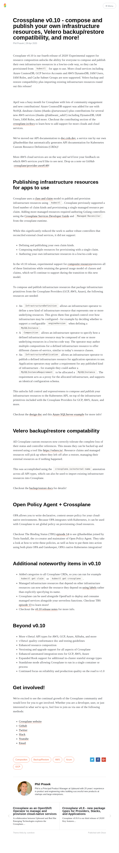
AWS (57, 759)
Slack (22, 734)
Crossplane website (30, 721)
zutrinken (31, 833)
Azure (69, 759)
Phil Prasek (18, 43)
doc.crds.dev (68, 138)
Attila (21, 833)
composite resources (80, 264)
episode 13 (25, 604)
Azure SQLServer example (68, 414)
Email (22, 743)
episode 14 (62, 534)
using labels (89, 587)
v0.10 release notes (46, 609)
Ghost (103, 833)
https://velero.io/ (53, 450)
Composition (21, 759)
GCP (17, 766)
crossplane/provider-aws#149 (31, 165)
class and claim (44, 198)
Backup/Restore (41, 759)
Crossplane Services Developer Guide (47, 216)
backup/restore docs (41, 488)
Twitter (23, 730)
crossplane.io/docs (24, 123)
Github (23, 725)
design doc (35, 414)
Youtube (24, 738)
